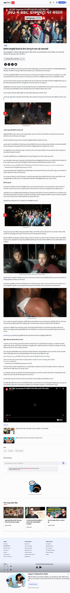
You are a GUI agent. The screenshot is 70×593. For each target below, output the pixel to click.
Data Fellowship (49, 552)
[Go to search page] (53, 2)
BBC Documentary (19, 451)
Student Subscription (30, 554)
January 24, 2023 (27, 167)
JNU (5, 451)
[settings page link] (57, 2)
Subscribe (61, 2)
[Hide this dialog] (68, 574)
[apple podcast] (11, 570)
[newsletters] (50, 2)
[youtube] (11, 566)
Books (47, 554)
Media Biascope (49, 546)
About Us (5, 544)
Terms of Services (7, 557)
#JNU (4, 165)
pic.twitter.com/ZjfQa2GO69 (9, 361)
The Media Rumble (50, 550)
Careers (5, 552)
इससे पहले (10, 336)
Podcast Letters (28, 552)
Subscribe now (33, 584)
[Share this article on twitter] (9, 64)
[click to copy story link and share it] (15, 64)
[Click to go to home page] (8, 2)
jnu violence (10, 451)
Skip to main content (10, 9)
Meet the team (6, 548)
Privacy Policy (6, 554)
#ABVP (30, 165)
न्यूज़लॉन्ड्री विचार (6, 546)
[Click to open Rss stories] (7, 570)
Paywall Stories (28, 550)
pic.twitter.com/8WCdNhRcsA (57, 165)
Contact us (6, 550)
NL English (48, 544)
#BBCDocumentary (11, 165)
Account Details (28, 546)
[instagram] (4, 570)
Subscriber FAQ (28, 548)
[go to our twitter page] (7, 566)
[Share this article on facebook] (5, 64)
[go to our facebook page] (4, 566)
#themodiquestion (45, 165)
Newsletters (27, 557)
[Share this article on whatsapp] (12, 64)
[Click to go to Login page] (66, 2)
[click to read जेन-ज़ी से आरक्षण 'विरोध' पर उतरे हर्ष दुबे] (56, 512)
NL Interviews (49, 548)
